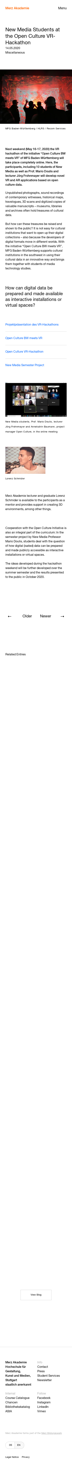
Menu (62, 8)
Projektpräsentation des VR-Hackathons (32, 324)
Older (27, 616)
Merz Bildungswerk (51, 1433)
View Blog (36, 1295)
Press (41, 1371)
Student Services (48, 1375)
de (10, 1445)
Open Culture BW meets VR (23, 338)
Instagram (44, 1402)
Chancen (11, 1402)
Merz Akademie (17, 8)
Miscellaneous (15, 52)
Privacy (26, 1457)
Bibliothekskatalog (17, 1407)
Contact (42, 1367)
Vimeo (41, 1411)
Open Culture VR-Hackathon (24, 351)
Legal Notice (12, 1457)
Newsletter (44, 1380)
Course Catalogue (17, 1398)
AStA (8, 1411)
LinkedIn (43, 1407)
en (18, 1445)
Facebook (43, 1398)
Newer (45, 616)
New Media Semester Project (24, 365)
